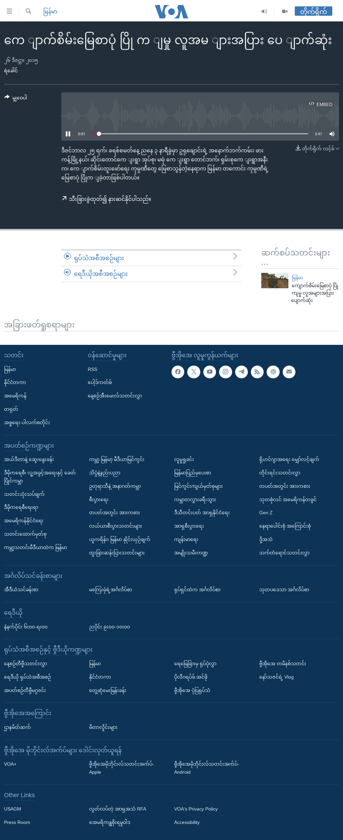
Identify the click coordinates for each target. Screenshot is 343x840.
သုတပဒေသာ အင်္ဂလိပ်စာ (284, 589)
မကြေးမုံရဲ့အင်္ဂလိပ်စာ (110, 589)
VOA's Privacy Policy (196, 809)
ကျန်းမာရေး (186, 539)
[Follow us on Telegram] (241, 372)
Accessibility (187, 822)
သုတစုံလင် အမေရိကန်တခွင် (288, 499)
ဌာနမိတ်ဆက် (17, 727)
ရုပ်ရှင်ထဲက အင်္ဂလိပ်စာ (197, 589)
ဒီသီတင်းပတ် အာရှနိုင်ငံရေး (202, 513)
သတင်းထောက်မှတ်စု (25, 534)
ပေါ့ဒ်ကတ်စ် (100, 382)
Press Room (17, 822)
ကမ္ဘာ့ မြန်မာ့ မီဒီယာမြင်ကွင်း (116, 459)
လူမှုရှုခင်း (184, 459)
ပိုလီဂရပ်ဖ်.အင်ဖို (190, 677)
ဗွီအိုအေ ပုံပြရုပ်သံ (192, 690)
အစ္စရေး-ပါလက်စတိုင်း (27, 422)
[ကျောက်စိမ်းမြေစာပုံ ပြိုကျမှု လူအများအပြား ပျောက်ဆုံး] (274, 280)
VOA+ (10, 764)
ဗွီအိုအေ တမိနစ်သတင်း (282, 663)
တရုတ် (11, 409)
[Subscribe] (289, 372)
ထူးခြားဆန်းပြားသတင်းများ (117, 552)
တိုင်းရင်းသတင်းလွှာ (279, 472)
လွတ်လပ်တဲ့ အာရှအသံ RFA (117, 809)
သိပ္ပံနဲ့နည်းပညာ (104, 472)
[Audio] (264, 11)
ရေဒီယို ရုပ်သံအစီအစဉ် (27, 677)
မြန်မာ (50, 11)
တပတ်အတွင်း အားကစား (114, 513)
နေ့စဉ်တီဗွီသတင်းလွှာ (25, 663)
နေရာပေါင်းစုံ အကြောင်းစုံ (285, 526)
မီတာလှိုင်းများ (103, 727)
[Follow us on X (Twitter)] (193, 372)
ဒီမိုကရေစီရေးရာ (21, 507)
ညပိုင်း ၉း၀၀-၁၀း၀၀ (109, 626)
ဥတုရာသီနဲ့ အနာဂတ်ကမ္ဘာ (115, 486)
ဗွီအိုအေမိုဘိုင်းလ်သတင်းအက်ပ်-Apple (121, 768)
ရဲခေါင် (11, 70)
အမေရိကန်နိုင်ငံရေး (24, 520)
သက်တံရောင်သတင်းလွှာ (284, 552)
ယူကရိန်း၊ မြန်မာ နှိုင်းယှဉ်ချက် (119, 539)
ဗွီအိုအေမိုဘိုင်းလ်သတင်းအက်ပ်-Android (206, 768)
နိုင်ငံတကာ (15, 382)
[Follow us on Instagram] (225, 372)
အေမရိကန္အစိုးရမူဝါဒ (109, 822)
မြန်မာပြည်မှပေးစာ (192, 472)
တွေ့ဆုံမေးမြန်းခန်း (107, 690)
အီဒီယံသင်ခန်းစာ (21, 589)
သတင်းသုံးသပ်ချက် (24, 494)
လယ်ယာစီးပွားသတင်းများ (115, 526)
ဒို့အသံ (266, 539)
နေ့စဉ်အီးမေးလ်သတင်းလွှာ (115, 395)
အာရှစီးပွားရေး (189, 526)
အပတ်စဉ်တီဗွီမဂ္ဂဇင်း (25, 690)
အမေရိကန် (15, 395)
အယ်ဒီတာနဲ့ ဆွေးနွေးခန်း (29, 459)
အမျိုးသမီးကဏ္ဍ (191, 552)
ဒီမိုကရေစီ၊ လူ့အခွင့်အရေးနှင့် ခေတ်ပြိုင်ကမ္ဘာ (40, 476)
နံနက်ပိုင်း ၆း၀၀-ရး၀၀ (26, 626)
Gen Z (266, 513)
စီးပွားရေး (99, 499)
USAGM (12, 809)
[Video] (285, 11)
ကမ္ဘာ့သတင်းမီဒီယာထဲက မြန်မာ (35, 547)
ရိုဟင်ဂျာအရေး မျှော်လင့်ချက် (289, 459)
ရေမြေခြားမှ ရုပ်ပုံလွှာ (195, 663)
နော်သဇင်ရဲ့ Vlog (276, 677)
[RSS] (257, 372)
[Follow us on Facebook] (178, 372)
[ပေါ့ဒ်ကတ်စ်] (273, 372)
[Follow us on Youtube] (209, 372)
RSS (92, 369)
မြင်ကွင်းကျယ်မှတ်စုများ (198, 486)
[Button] (15, 99)
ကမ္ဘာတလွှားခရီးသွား (195, 499)
